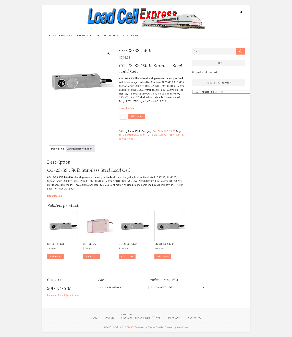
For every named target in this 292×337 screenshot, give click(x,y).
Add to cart (137, 116)
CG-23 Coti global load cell (153, 135)
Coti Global (128, 138)
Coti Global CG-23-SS (164, 131)
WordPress (182, 327)
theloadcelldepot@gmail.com (63, 295)
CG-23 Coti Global (128, 135)
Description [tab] (57, 148)
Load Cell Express (122, 327)
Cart (98, 35)
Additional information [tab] (79, 148)
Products (65, 35)
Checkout (82, 35)
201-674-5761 (59, 288)
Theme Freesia (155, 327)
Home (52, 35)
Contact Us (130, 35)
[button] (108, 53)
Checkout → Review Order (135, 318)
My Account (112, 35)
